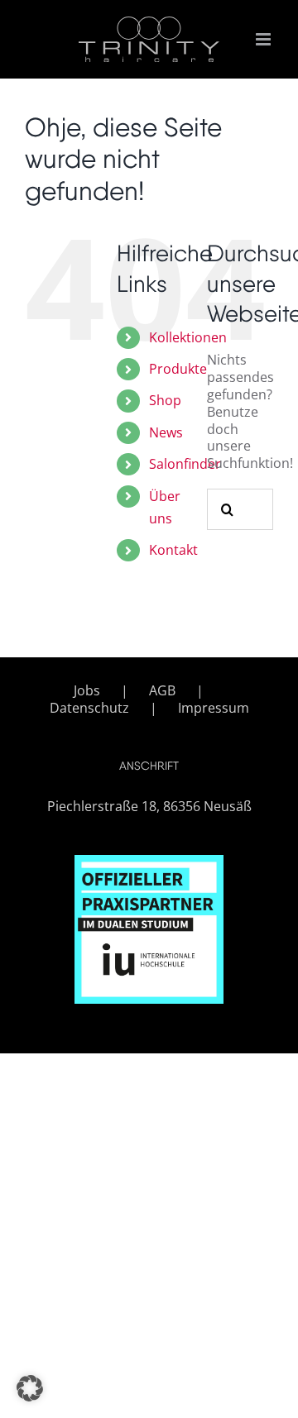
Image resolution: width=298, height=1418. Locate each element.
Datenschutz (89, 708)
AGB (162, 690)
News (166, 432)
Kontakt (173, 550)
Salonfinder (185, 464)
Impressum (213, 708)
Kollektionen (188, 337)
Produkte (178, 369)
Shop (165, 400)
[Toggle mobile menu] (264, 39)
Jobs (87, 690)
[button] (30, 1388)
